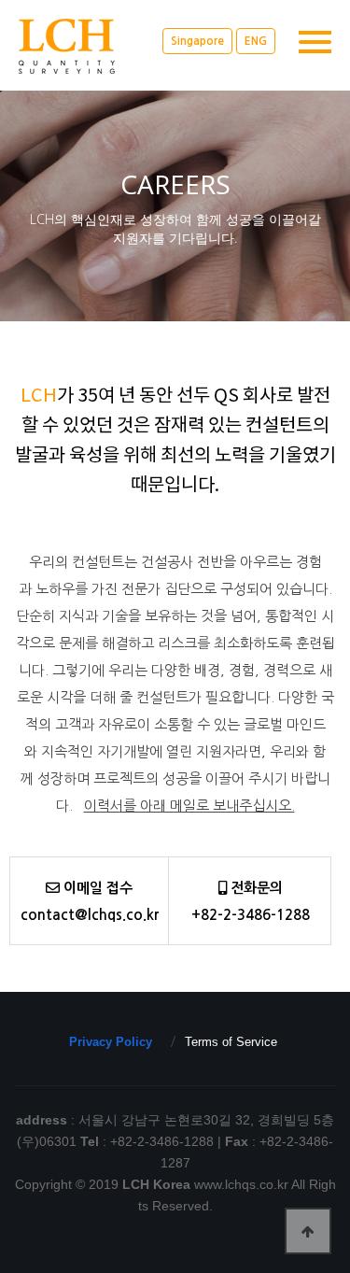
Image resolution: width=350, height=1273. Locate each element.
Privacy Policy (110, 1042)
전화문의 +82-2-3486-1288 (250, 901)
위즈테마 (88, 46)
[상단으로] (308, 1231)
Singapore (197, 41)
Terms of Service (231, 1042)
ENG (256, 41)
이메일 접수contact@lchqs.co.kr (90, 901)
